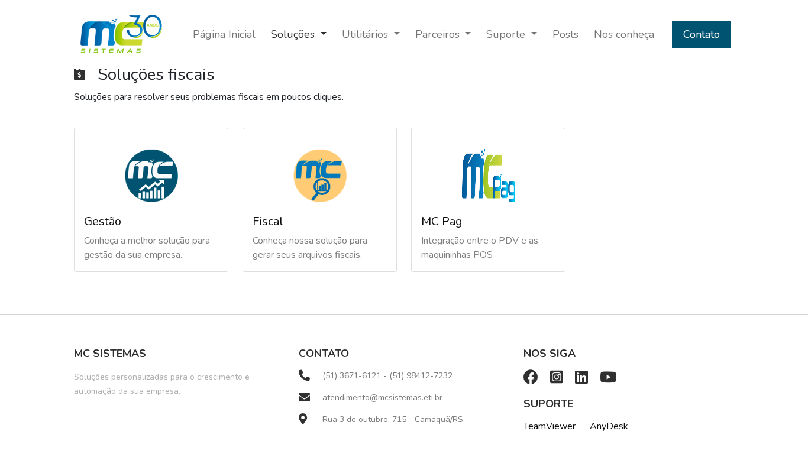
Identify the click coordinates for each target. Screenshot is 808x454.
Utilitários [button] (366, 34)
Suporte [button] (507, 34)
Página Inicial (224, 34)
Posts (565, 34)
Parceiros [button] (439, 34)
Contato (701, 34)
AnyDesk (609, 426)
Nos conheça (624, 34)
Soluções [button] (294, 34)
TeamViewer (549, 426)
